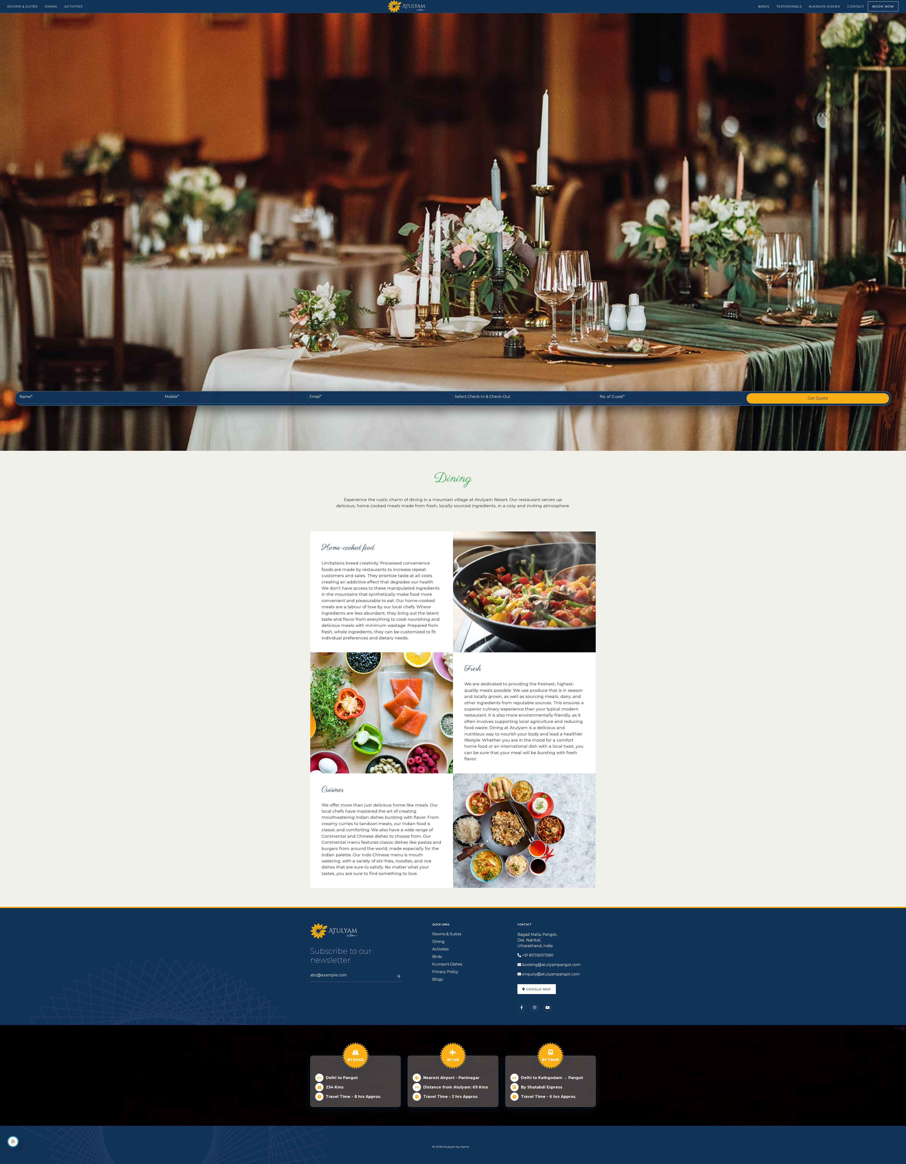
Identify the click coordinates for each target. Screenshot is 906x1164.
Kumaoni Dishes (447, 964)
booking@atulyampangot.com (551, 964)
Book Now (883, 6)
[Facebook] (521, 1008)
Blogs (437, 979)
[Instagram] (534, 1008)
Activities (440, 949)
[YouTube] (547, 1008)
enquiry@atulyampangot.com (551, 974)
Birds (437, 956)
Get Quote (818, 398)
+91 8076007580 (538, 955)
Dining (438, 941)
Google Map (538, 989)
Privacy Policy (445, 972)
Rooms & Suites (446, 934)
